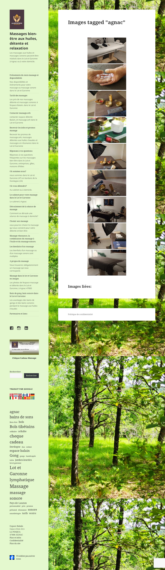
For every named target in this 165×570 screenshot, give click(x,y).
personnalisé (15, 506)
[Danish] (12, 394)
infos (12, 460)
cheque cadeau (16, 439)
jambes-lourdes (23, 459)
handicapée (31, 456)
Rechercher (15, 371)
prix (23, 506)
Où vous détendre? (21, 188)
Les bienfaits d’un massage (23, 251)
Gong (14, 455)
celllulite (13, 431)
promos (30, 506)
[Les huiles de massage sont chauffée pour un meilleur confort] (106, 77)
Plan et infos (15, 537)
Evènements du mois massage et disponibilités (24, 83)
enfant (29, 447)
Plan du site (15, 543)
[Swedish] (33, 397)
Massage (19, 486)
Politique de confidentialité (80, 314)
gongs (22, 456)
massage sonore (18, 495)
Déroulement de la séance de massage (24, 211)
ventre (32, 513)
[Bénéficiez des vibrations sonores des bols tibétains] (106, 156)
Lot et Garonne (18, 470)
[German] (33, 394)
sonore (32, 509)
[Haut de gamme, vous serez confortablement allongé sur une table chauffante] (106, 263)
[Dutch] (16, 394)
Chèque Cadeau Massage (24, 358)
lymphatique (22, 479)
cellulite (22, 431)
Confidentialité (16, 540)
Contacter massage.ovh (23, 118)
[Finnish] (24, 394)
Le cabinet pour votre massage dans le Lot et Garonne (23, 198)
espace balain (20, 451)
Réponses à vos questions (23, 159)
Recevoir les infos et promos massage (24, 136)
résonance (22, 510)
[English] (20, 394)
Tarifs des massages (24, 101)
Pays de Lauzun (18, 502)
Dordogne (15, 446)
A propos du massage (24, 266)
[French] (28, 394)
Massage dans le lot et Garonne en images (24, 282)
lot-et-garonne (15, 463)
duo (23, 447)
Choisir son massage (24, 226)
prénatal (13, 510)
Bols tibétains (22, 426)
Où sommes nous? (23, 176)
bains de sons (21, 416)
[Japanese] (16, 397)
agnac (14, 411)
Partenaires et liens (18, 313)
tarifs (25, 513)
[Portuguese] (24, 397)
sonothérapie (15, 513)
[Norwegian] (20, 397)
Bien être (13, 422)
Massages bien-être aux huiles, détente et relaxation (23, 40)
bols (21, 422)
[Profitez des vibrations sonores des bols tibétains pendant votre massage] (106, 103)
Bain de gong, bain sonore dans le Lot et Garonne (24, 301)
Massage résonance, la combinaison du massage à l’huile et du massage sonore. (23, 238)
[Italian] (12, 397)
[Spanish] (28, 397)
